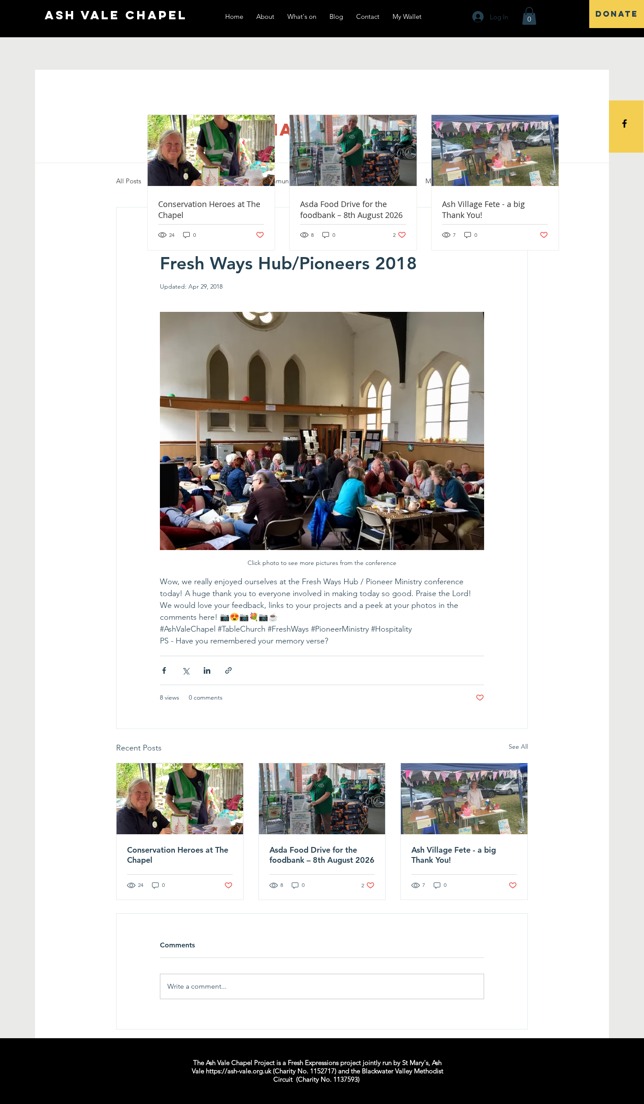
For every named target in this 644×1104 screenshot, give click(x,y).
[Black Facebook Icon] (624, 123)
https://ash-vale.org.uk (238, 1071)
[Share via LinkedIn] (207, 670)
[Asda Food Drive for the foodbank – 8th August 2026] (322, 798)
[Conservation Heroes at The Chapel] (180, 798)
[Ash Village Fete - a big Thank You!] (464, 798)
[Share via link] (228, 670)
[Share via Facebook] (164, 670)
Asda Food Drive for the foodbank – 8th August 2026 (322, 855)
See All (518, 746)
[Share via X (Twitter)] (185, 670)
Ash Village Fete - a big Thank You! (453, 855)
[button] (529, 16)
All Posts (128, 181)
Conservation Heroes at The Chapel (177, 855)
